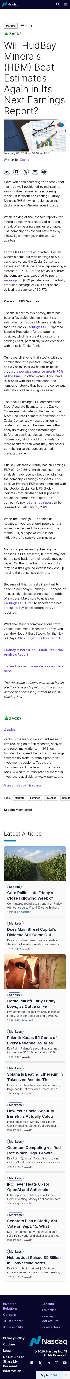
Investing (51, 797)
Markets (11, 25)
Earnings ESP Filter (18, 603)
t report (26, 252)
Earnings (35, 797)
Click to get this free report (39, 638)
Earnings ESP (37, 327)
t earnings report (39, 502)
